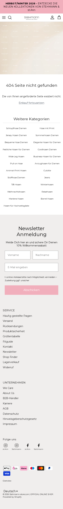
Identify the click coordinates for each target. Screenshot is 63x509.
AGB (5, 408)
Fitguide (8, 341)
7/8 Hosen (16, 184)
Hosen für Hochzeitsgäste (16, 205)
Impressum (10, 424)
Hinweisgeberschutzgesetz (20, 418)
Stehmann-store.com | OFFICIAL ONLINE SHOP (31, 494)
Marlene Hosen (16, 198)
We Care (8, 388)
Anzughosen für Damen (47, 163)
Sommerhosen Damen (47, 135)
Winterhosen (47, 184)
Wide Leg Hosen (16, 156)
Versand (8, 321)
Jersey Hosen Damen (16, 135)
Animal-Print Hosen (16, 170)
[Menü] (4, 17)
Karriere (7, 403)
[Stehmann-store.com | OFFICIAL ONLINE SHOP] (31, 17)
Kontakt (8, 346)
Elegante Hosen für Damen (47, 142)
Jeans (47, 177)
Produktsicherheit (14, 331)
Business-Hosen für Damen (47, 156)
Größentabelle (11, 336)
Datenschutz (11, 413)
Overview (7, 481)
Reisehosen (47, 191)
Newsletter (9, 351)
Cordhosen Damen (47, 149)
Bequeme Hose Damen (16, 142)
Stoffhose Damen (16, 177)
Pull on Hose (16, 163)
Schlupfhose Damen (16, 128)
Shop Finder (10, 357)
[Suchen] (11, 17)
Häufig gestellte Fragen (17, 315)
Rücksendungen (13, 326)
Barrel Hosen (47, 198)
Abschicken (31, 290)
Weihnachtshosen (16, 191)
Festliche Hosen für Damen (16, 149)
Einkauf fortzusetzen (31, 102)
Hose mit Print (47, 128)
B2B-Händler (11, 398)
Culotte (47, 170)
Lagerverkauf (11, 362)
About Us (8, 393)
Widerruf (8, 367)
